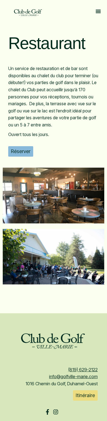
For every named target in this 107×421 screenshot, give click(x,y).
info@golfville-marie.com (73, 376)
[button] (98, 12)
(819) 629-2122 (83, 369)
